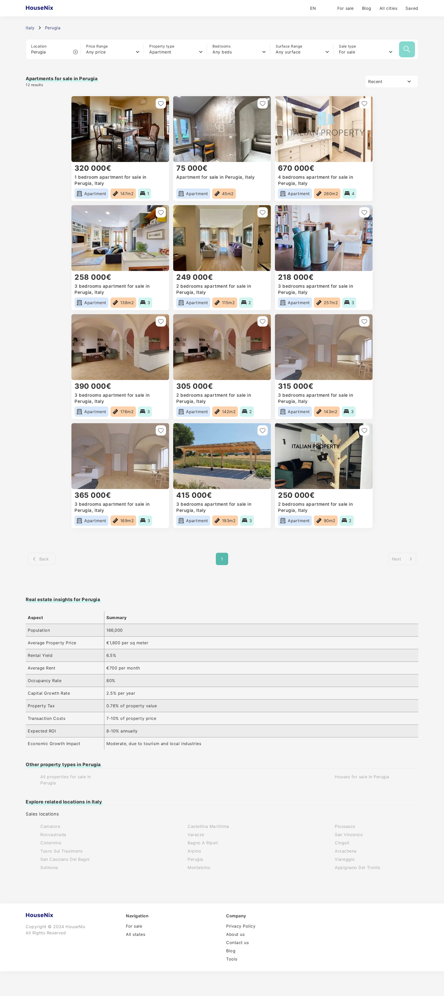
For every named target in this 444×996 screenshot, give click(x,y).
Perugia (195, 859)
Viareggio (345, 859)
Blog (366, 8)
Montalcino (199, 867)
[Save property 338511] (262, 103)
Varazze (196, 834)
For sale (345, 8)
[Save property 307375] (262, 212)
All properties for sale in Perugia (65, 779)
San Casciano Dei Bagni (65, 859)
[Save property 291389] (161, 430)
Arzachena (346, 851)
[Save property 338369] (364, 103)
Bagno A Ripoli (203, 842)
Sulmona (49, 867)
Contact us (237, 942)
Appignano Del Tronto (358, 867)
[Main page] (49, 8)
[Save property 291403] (364, 321)
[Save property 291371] (262, 430)
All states (135, 934)
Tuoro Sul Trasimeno (61, 851)
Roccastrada (53, 834)
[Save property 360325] (161, 103)
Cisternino (50, 842)
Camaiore (50, 826)
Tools (231, 959)
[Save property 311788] (161, 212)
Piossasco (345, 826)
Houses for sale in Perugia (362, 776)
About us (235, 934)
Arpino (194, 851)
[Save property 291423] (161, 321)
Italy (30, 27)
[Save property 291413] (262, 321)
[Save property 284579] (364, 430)
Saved (411, 8)
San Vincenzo (349, 834)
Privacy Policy (241, 926)
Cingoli (342, 842)
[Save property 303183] (364, 212)
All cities (388, 8)
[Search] (407, 49)
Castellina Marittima (208, 826)
